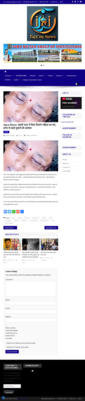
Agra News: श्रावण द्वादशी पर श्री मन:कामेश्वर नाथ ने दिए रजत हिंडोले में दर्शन (11, 228)
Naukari (16, 220)
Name (7, 300)
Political (24, 220)
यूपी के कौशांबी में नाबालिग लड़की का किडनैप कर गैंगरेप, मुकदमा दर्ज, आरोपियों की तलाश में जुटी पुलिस (30, 255)
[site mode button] (77, 84)
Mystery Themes (22, 398)
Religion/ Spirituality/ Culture (32, 80)
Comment (9, 279)
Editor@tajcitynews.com (30, 2)
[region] (42, 53)
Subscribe (9, 392)
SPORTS (8, 80)
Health (16, 80)
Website (8, 317)
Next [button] (79, 53)
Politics (50, 76)
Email (7, 308)
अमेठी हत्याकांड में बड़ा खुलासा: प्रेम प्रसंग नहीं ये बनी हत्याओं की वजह (11, 255)
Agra (13, 218)
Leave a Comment (31, 135)
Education (36, 218)
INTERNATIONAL (21, 76)
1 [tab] (41, 65)
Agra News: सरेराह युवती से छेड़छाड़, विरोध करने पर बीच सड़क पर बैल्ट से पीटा (52, 228)
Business (59, 76)
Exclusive (8, 76)
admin (20, 135)
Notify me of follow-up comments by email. (21, 343)
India (50, 218)
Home (65, 159)
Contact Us (54, 2)
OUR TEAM (66, 171)
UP (52, 220)
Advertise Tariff (44, 2)
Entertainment (71, 76)
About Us (66, 163)
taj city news (33, 220)
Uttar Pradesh (9, 223)
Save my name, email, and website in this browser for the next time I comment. (11, 333)
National (32, 76)
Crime (6, 132)
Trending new (44, 220)
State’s (41, 76)
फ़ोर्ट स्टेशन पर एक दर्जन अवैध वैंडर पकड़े (48, 254)
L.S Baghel (44, 260)
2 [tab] (43, 65)
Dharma (27, 218)
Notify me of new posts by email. (18, 347)
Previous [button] (5, 53)
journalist (8, 220)
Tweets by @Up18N (67, 122)
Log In (61, 2)
